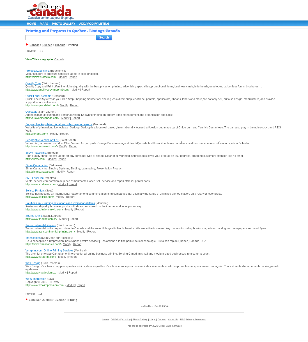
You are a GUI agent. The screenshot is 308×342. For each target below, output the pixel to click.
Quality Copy (33, 83)
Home (31, 23)
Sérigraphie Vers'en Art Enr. (42, 140)
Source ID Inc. (34, 215)
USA (182, 319)
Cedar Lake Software (170, 325)
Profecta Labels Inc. (37, 70)
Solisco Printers (35, 190)
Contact (162, 319)
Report (73, 77)
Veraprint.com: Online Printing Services (49, 250)
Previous (30, 50)
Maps (44, 23)
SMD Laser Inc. (34, 178)
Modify (63, 77)
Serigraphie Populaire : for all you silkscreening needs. (58, 124)
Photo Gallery (63, 23)
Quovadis (31, 111)
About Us (173, 319)
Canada (59, 59)
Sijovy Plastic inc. (36, 152)
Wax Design (32, 263)
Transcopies (33, 237)
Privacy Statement (196, 319)
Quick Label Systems (38, 96)
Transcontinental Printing (40, 225)
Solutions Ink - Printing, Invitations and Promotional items (60, 203)
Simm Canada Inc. (36, 165)
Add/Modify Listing (94, 23)
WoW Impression (35, 278)
